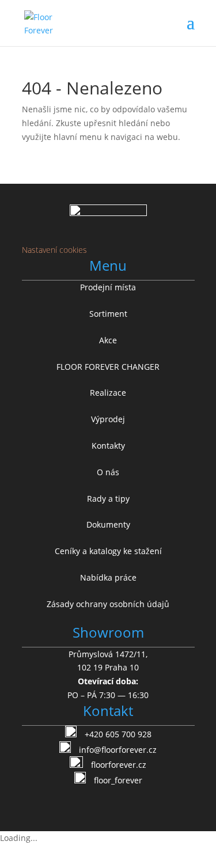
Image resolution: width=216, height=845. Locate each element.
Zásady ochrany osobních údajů (108, 603)
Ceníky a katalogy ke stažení (108, 550)
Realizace (108, 392)
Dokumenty (108, 524)
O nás (108, 472)
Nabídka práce (108, 577)
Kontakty (108, 445)
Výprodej (108, 419)
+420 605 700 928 (118, 734)
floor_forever (118, 780)
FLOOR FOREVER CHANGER (108, 366)
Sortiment (108, 313)
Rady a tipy (108, 498)
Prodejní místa (108, 287)
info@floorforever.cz (118, 749)
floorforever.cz (118, 764)
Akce (108, 340)
